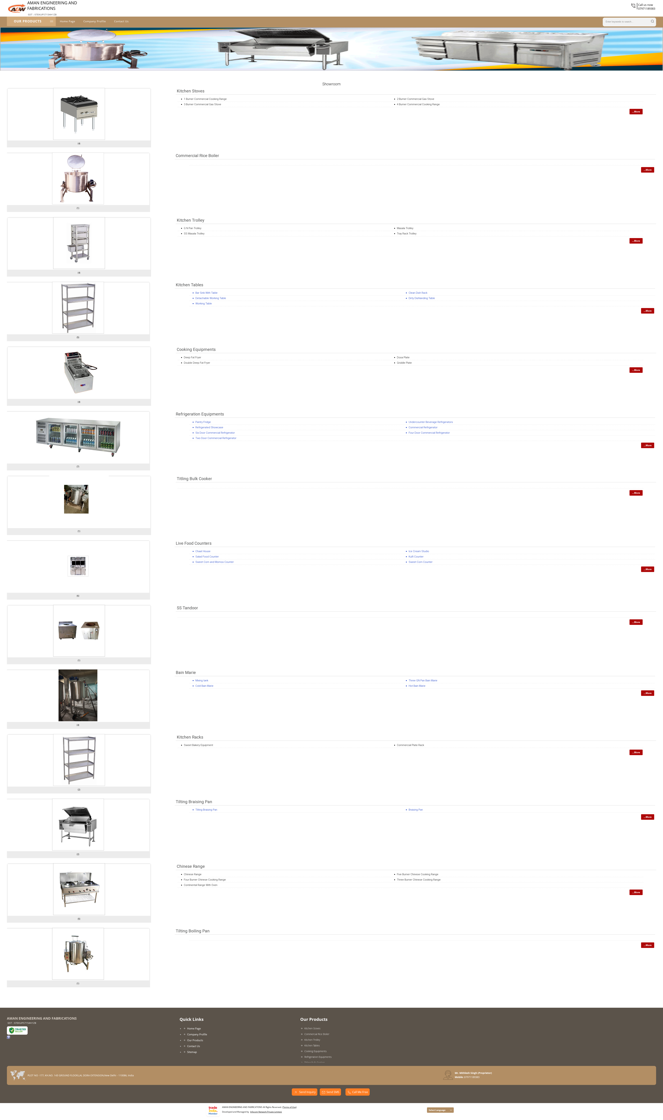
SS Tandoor (187, 608)
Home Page (67, 21)
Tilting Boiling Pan (193, 931)
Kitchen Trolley (190, 220)
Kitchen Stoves (190, 91)
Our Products (27, 21)
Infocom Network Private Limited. (266, 1111)
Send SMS (332, 1092)
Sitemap (192, 1052)
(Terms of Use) (289, 1107)
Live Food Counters (194, 543)
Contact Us (121, 21)
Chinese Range (191, 866)
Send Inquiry (307, 1092)
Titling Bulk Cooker (194, 478)
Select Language (437, 1110)
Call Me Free (360, 1092)
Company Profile (94, 21)
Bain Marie (186, 672)
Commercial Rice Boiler (197, 155)
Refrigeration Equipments (200, 414)
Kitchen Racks (190, 737)
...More (636, 111)
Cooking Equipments (196, 349)
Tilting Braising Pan (194, 801)
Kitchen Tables (189, 284)
